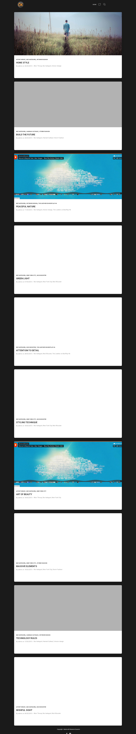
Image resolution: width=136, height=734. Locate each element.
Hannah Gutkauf (32, 131)
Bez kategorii (31, 59)
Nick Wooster (41, 275)
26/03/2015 (28, 66)
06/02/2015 (28, 713)
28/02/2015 (28, 354)
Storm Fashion (44, 131)
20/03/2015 (28, 138)
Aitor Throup (20, 59)
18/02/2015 (28, 426)
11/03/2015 (28, 210)
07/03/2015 (28, 282)
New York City (31, 275)
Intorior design (42, 59)
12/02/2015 (28, 641)
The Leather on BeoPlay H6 (47, 203)
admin (20, 66)
